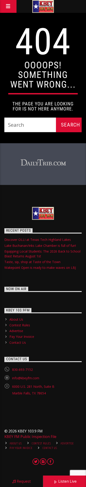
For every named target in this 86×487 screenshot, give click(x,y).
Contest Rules (19, 325)
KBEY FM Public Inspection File (30, 436)
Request (23, 481)
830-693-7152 (22, 369)
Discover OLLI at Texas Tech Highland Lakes (37, 239)
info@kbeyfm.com (25, 378)
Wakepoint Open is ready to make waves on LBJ (40, 267)
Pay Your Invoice (21, 336)
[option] (43, 162)
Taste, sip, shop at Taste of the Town (32, 262)
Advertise (16, 331)
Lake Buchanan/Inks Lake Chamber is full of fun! (40, 245)
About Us (16, 319)
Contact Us (17, 342)
